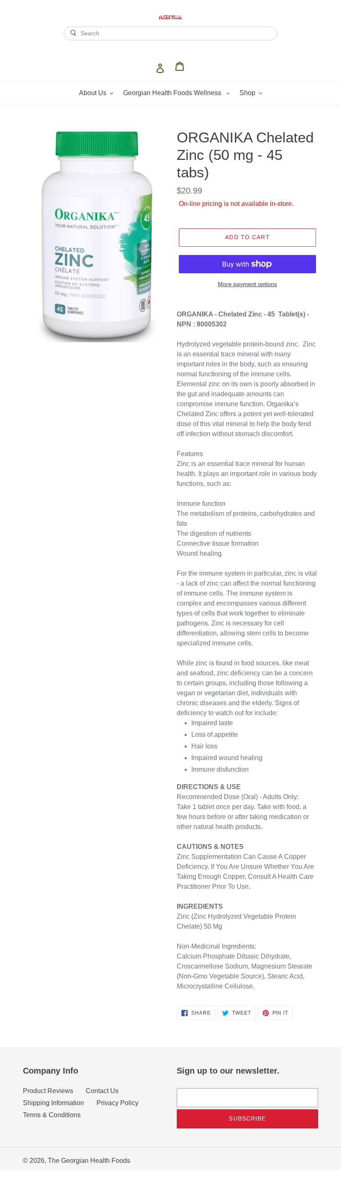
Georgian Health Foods (95, 1160)
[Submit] (170, 47)
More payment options (247, 284)
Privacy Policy (117, 1102)
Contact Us (102, 1090)
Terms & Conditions (52, 1114)
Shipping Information (53, 1102)
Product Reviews (48, 1090)
